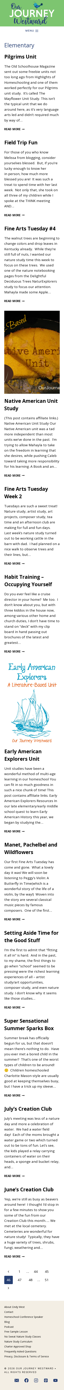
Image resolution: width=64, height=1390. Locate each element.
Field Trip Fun (21, 142)
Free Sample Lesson (16, 1331)
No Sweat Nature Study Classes (22, 1336)
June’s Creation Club (29, 1189)
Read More (14, 129)
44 (36, 1271)
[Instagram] (36, 1380)
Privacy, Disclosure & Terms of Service (26, 1356)
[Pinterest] (46, 1380)
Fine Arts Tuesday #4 (29, 228)
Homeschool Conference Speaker (23, 1317)
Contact (8, 1312)
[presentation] (32, 352)
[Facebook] (26, 1380)
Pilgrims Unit (20, 56)
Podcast (9, 1326)
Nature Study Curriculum (18, 1341)
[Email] (16, 1380)
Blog (7, 1321)
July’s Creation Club (28, 1108)
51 (47, 1280)
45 (47, 1271)
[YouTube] (55, 1380)
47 (20, 1280)
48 (31, 1280)
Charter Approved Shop (17, 1346)
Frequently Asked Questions (20, 1351)
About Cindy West (14, 1307)
